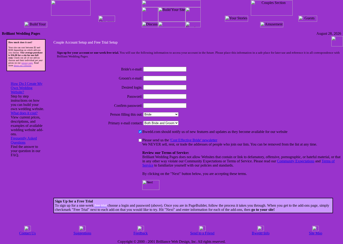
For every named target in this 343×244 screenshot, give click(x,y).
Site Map (315, 233)
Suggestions (82, 233)
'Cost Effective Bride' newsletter (193, 140)
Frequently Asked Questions (24, 140)
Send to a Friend (202, 233)
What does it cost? (24, 113)
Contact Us (27, 233)
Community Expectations (295, 161)
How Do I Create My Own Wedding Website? (26, 88)
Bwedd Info (261, 233)
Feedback (140, 233)
